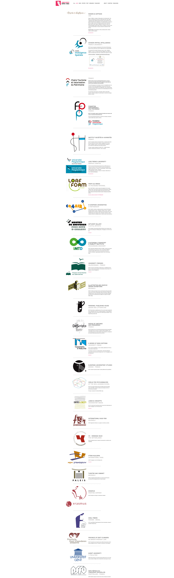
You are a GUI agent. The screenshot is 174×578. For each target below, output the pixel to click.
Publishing (115, 3)
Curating (110, 3)
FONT (87, 3)
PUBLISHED (97, 3)
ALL (74, 3)
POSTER (84, 3)
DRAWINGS (91, 3)
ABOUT (105, 3)
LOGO (77, 3)
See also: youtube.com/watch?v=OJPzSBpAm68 (95, 194)
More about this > (91, 32)
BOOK (80, 3)
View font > (90, 232)
